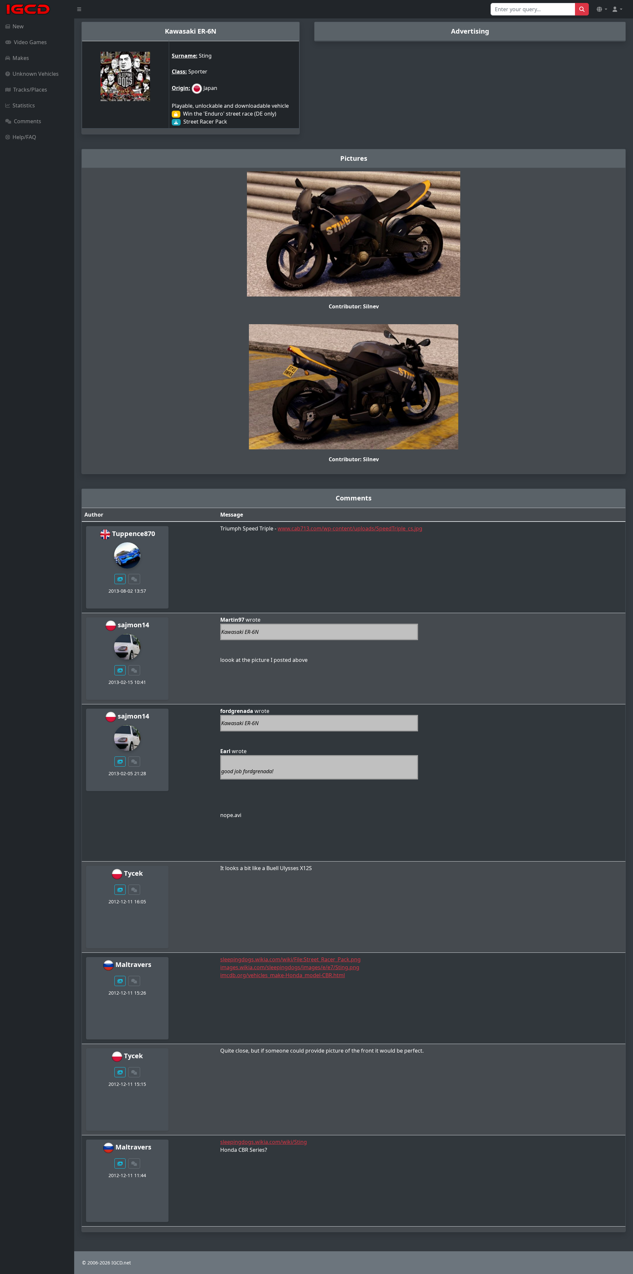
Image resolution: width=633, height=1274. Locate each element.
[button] (602, 9)
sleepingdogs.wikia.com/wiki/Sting (263, 1142)
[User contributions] (120, 579)
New (18, 26)
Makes (21, 58)
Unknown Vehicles (36, 73)
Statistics (24, 105)
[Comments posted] (134, 579)
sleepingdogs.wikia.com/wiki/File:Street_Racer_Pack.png (290, 959)
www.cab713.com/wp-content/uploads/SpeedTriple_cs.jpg (350, 528)
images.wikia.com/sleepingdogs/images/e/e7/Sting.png (289, 967)
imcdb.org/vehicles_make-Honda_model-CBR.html (282, 975)
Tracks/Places (30, 89)
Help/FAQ (24, 137)
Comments (27, 121)
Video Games (30, 42)
